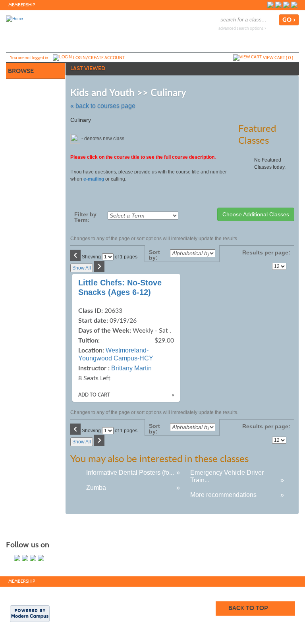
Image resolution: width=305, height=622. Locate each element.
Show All (81, 268)
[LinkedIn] (286, 5)
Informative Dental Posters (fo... (130, 472)
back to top (248, 608)
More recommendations (223, 494)
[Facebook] (270, 5)
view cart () (278, 57)
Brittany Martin (131, 368)
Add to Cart (94, 395)
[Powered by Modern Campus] (30, 613)
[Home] (14, 18)
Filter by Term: (85, 217)
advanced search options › (242, 28)
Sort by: (154, 254)
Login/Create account (99, 57)
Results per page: (266, 255)
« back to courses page (102, 105)
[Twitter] (278, 5)
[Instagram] (294, 5)
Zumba (96, 487)
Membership (21, 5)
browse (21, 71)
